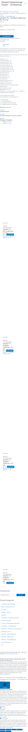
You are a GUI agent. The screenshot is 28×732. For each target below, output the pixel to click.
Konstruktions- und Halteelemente (8, 626)
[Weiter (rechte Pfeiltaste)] (8, 731)
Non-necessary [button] (3, 717)
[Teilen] (14, 729)
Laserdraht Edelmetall (6, 642)
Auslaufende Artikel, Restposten (8, 604)
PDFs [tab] (4, 45)
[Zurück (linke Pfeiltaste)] (2, 731)
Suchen (21, 594)
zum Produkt (10, 234)
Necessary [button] (2, 706)
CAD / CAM (3, 609)
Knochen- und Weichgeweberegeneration (10, 623)
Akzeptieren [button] (8, 677)
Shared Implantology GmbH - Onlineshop (11, 3)
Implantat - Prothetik (5, 612)
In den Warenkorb (7, 36)
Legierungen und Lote (6, 631)
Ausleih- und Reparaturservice (8, 606)
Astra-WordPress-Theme (12, 653)
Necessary (3, 707)
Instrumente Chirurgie (6, 620)
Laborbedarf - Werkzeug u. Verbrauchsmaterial (11, 628)
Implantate (3, 615)
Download (2, 110)
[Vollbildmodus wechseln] (8, 729)
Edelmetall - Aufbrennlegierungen (8, 634)
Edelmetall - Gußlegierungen (7, 636)
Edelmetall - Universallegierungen (8, 639)
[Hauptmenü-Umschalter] (25, 3)
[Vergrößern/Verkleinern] (2, 729)
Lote (2, 645)
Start (1, 11)
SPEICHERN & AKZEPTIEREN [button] (6, 727)
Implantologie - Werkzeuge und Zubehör (10, 617)
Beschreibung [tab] (6, 44)
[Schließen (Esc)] (20, 729)
